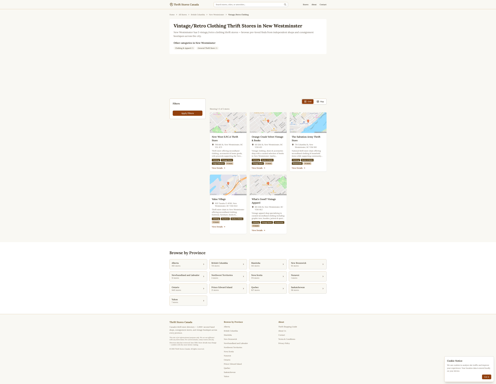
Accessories (279, 222)
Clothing (216, 160)
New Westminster (216, 14)
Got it (486, 377)
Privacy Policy (284, 343)
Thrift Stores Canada (186, 4)
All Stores (183, 14)
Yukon (226, 376)
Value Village (219, 199)
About (314, 4)
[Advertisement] (248, 78)
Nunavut (227, 356)
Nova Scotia (229, 351)
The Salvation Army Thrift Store (306, 138)
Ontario (227, 360)
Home (172, 14)
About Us (282, 331)
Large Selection (218, 163)
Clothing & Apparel (184, 48)
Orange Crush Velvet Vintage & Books (267, 138)
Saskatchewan (230, 372)
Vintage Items (227, 160)
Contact (323, 4)
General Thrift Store (207, 48)
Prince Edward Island (233, 364)
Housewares (297, 163)
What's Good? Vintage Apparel (264, 201)
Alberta (227, 327)
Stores (305, 4)
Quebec (227, 368)
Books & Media (267, 160)
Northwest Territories (233, 347)
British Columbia (198, 14)
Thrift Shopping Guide (287, 327)
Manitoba (228, 335)
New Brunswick (230, 339)
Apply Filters (187, 113)
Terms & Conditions (286, 339)
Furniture (225, 219)
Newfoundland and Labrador (236, 343)
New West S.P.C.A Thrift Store (225, 138)
